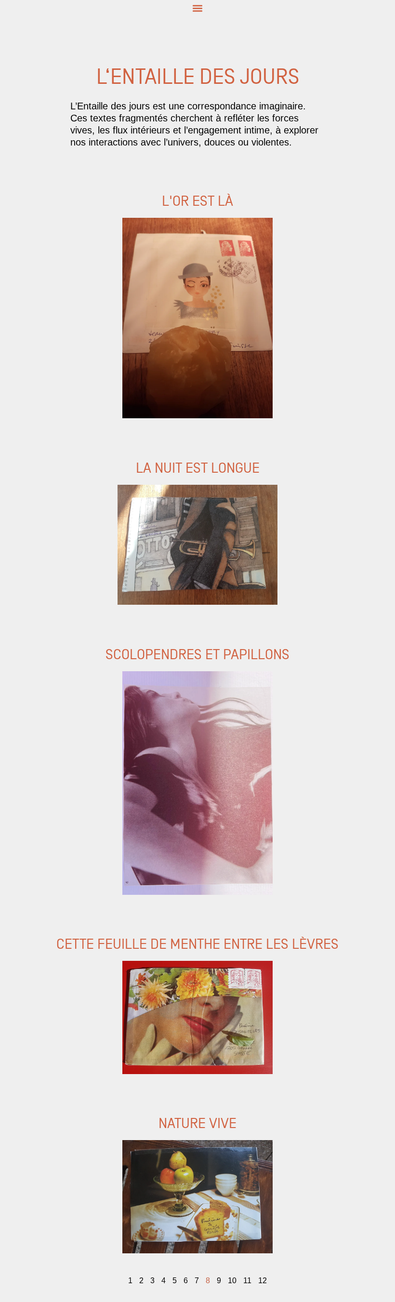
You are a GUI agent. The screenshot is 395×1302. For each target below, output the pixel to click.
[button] (198, 8)
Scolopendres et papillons (50, 631)
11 (247, 1280)
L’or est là (18, 178)
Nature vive (22, 1101)
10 (232, 1280)
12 (262, 1280)
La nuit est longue (34, 445)
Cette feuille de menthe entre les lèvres (76, 922)
